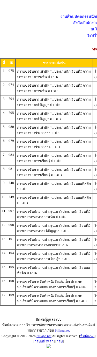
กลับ (59, 341)
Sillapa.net (62, 330)
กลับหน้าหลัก (44, 341)
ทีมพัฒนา (87, 336)
